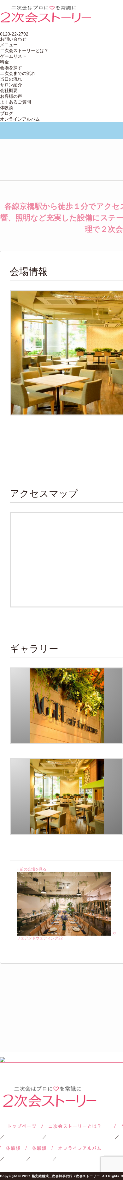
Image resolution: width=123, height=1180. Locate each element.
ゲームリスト (13, 56)
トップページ (21, 1126)
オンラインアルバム (20, 119)
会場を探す (11, 67)
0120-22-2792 (14, 33)
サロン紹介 (11, 84)
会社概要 (9, 90)
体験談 (6, 107)
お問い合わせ (13, 39)
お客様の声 (11, 96)
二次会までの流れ (17, 73)
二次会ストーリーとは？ (24, 50)
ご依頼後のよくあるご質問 (39, 1148)
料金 (4, 61)
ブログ (6, 113)
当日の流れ (11, 79)
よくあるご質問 (15, 101)
